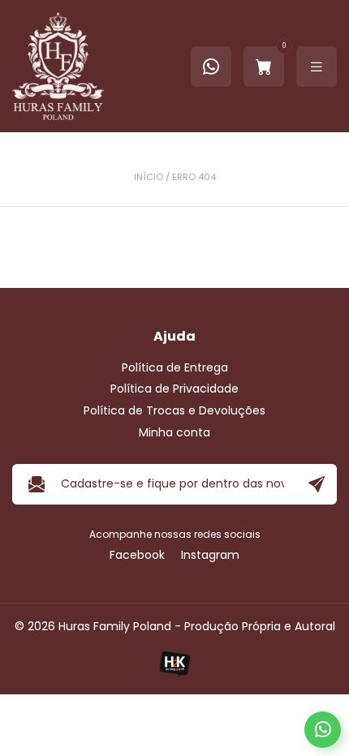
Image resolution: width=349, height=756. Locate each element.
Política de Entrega (175, 368)
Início (148, 177)
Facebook (137, 555)
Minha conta (174, 433)
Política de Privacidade (174, 389)
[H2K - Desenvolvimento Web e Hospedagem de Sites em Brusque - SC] (174, 664)
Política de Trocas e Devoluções (174, 411)
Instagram (210, 555)
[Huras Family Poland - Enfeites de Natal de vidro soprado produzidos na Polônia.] (58, 66)
